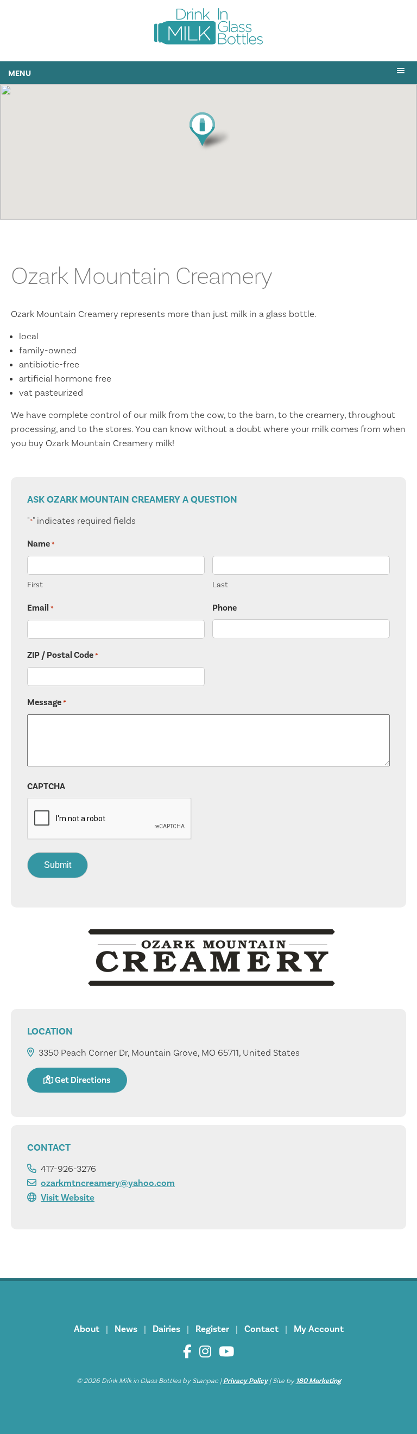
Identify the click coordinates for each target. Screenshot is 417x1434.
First (35, 584)
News (126, 1329)
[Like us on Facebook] (187, 1351)
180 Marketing (318, 1380)
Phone (224, 607)
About (86, 1329)
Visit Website (67, 1197)
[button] (208, 131)
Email (40, 607)
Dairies (166, 1329)
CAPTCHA (46, 786)
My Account (319, 1329)
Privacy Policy (245, 1380)
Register (212, 1329)
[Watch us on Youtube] (226, 1351)
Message (46, 702)
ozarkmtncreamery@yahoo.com (108, 1183)
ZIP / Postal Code (62, 655)
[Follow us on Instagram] (205, 1351)
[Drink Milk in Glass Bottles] (208, 28)
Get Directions (82, 1080)
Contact (261, 1329)
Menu (19, 73)
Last (220, 584)
